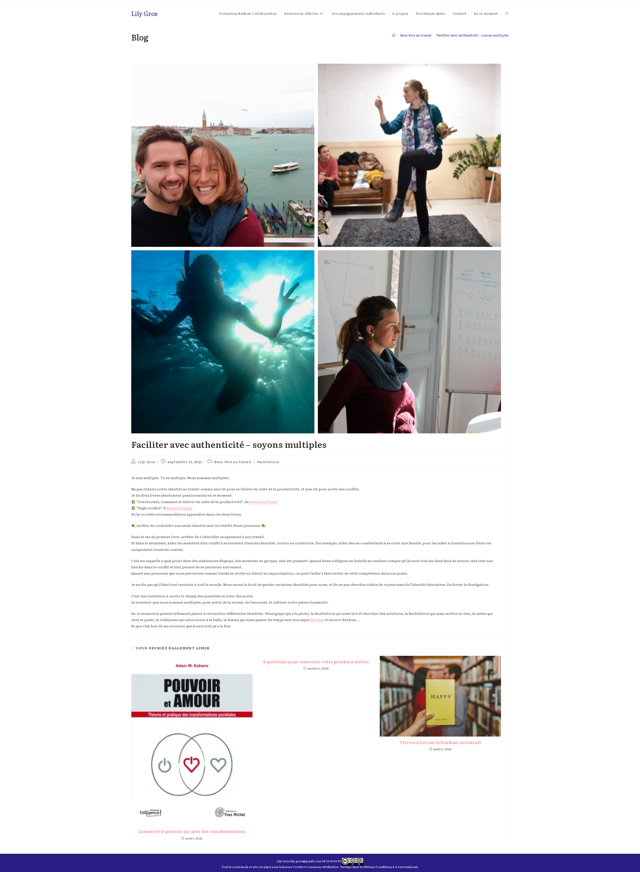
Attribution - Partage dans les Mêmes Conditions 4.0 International (370, 867)
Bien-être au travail (232, 461)
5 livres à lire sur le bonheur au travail (440, 742)
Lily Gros (144, 13)
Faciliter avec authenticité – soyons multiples (472, 35)
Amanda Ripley (179, 507)
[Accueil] (393, 35)
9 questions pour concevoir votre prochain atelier (316, 661)
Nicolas (317, 619)
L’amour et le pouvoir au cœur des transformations (191, 831)
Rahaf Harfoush (263, 501)
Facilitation (268, 461)
